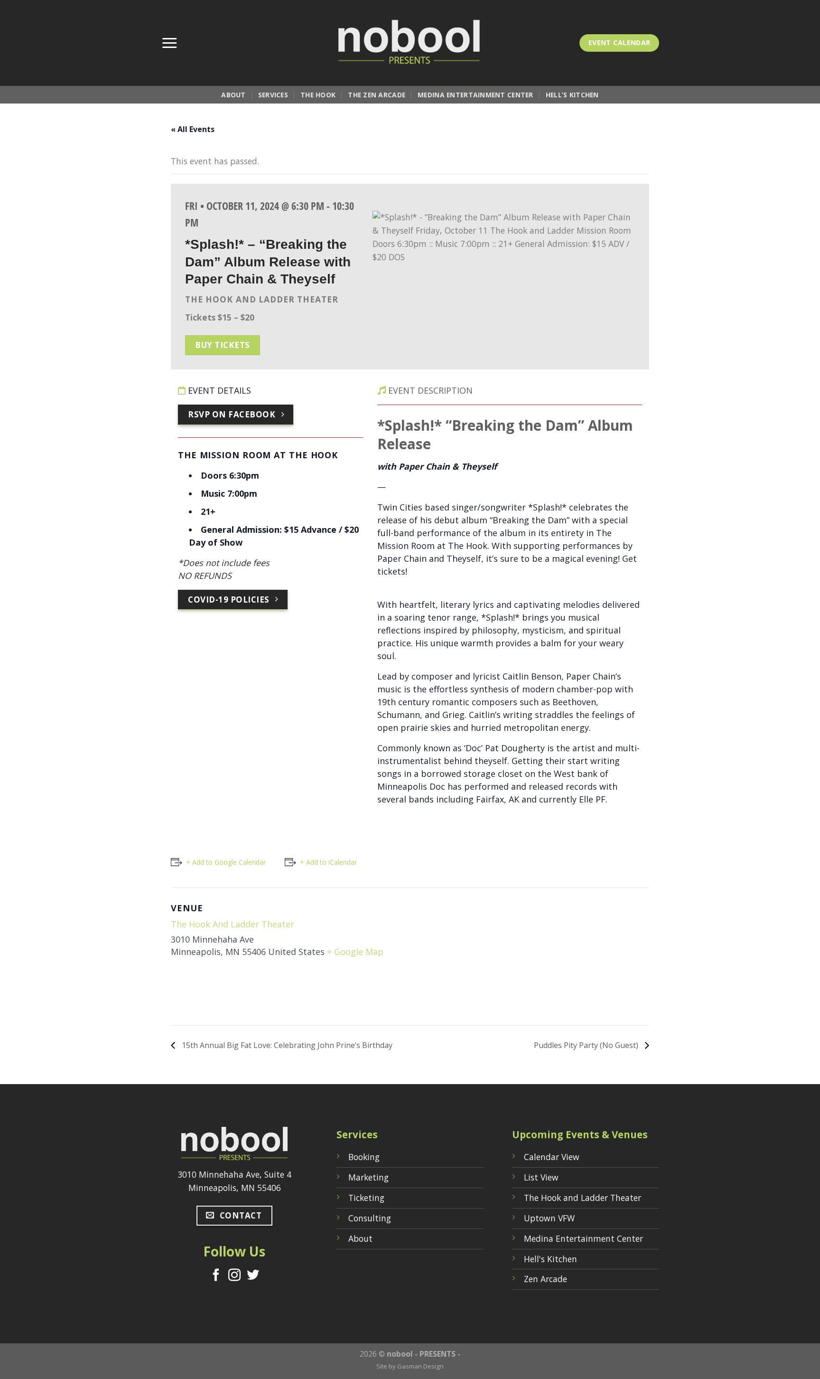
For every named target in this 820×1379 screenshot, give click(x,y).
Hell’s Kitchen (572, 94)
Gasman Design (420, 1366)
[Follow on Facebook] (216, 1276)
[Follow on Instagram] (234, 1276)
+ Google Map (355, 951)
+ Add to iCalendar (328, 862)
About (233, 94)
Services (273, 94)
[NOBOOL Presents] (410, 43)
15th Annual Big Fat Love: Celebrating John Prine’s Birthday (286, 1045)
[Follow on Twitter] (253, 1276)
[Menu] (169, 43)
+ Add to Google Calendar (226, 862)
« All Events (192, 129)
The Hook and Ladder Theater (232, 924)
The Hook (317, 94)
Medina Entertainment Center (475, 94)
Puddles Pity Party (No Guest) (587, 1045)
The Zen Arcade (376, 94)
